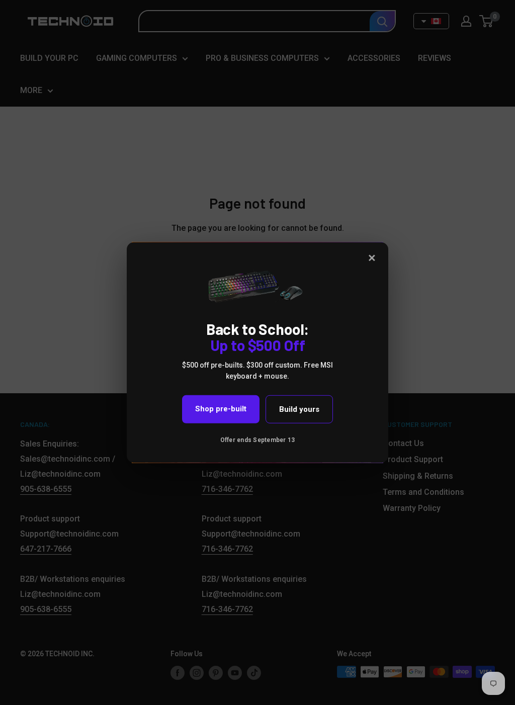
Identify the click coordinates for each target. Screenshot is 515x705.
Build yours (299, 409)
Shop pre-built (220, 408)
